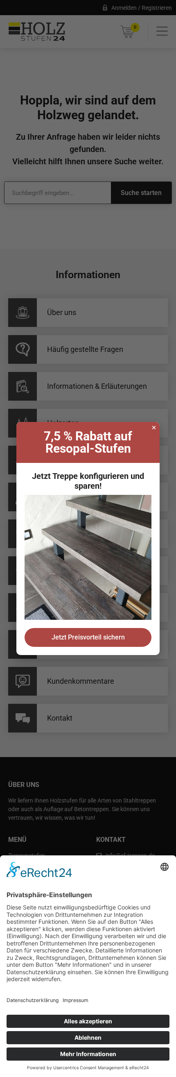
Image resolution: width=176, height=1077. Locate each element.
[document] (88, 538)
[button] (153, 427)
